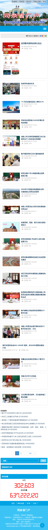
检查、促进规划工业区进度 (16, 447)
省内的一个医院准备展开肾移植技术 (20, 420)
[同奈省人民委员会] (24, 5)
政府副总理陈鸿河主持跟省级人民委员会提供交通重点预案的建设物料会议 (33, 294)
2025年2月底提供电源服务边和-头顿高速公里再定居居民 (32, 190)
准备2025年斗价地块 (28, 376)
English (14, 1)
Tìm (43, 460)
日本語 (21, 1)
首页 (13, 503)
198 (30, 453)
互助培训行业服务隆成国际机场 (18, 443)
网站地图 (21, 503)
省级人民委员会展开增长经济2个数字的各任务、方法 (33, 327)
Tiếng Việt (37, 1)
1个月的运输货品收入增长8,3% (32, 101)
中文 (44, 1)
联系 (28, 503)
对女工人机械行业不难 (15, 416)
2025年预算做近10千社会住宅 (18, 433)
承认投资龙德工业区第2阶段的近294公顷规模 (23, 423)
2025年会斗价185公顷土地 (16, 440)
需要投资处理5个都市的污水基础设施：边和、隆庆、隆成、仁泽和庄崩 (24, 428)
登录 (34, 503)
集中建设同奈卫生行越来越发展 (32, 153)
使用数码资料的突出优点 (31, 43)
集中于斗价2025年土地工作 (17, 413)
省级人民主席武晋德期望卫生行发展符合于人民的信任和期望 (33, 137)
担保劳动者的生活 (27, 83)
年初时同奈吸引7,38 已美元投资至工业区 (21, 436)
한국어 (28, 1)
